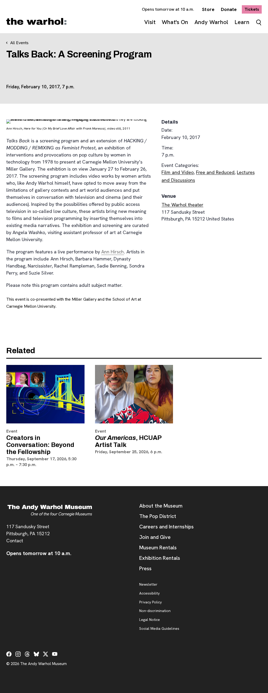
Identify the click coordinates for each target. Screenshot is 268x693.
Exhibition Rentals (159, 558)
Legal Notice (149, 620)
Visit (149, 22)
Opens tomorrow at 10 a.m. (168, 9)
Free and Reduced (215, 172)
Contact (14, 541)
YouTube (54, 654)
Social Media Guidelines (159, 629)
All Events (19, 42)
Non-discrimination (155, 611)
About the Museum (160, 505)
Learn (241, 22)
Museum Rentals (158, 547)
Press (145, 568)
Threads (27, 654)
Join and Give (155, 537)
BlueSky (36, 654)
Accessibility (149, 593)
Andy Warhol (211, 22)
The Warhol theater (182, 205)
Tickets (253, 9)
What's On (175, 22)
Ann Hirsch (112, 252)
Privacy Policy (150, 602)
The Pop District (157, 516)
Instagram (18, 654)
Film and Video (177, 172)
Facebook (9, 654)
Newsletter (148, 585)
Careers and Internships (166, 526)
